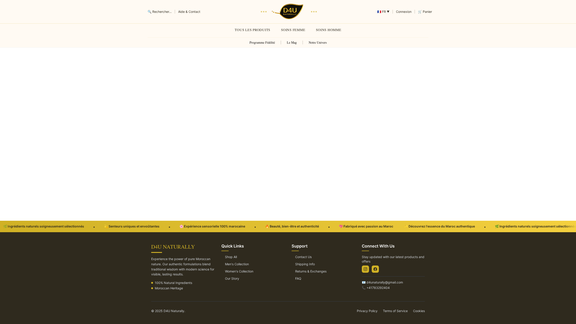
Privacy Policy (367, 311)
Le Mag (292, 42)
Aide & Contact (189, 12)
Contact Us (303, 257)
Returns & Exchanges (310, 271)
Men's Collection (237, 264)
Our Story (232, 278)
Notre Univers (318, 42)
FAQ (298, 278)
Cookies (419, 311)
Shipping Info (305, 264)
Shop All (231, 257)
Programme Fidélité (262, 42)
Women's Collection (239, 271)
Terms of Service (395, 311)
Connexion (404, 12)
